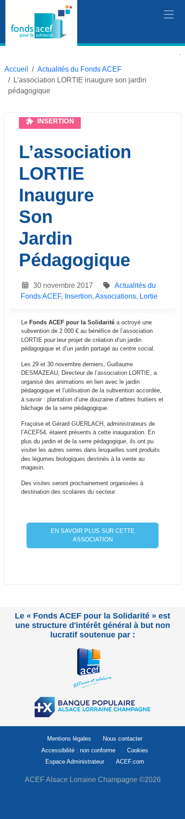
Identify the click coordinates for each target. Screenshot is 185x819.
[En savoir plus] (92, 667)
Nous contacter (122, 738)
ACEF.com (130, 761)
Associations (115, 296)
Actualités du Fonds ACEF (79, 69)
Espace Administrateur (74, 761)
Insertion (78, 296)
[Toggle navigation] (169, 15)
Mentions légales (69, 738)
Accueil (16, 69)
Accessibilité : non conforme (78, 750)
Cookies (137, 750)
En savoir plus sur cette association (93, 535)
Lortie (149, 296)
